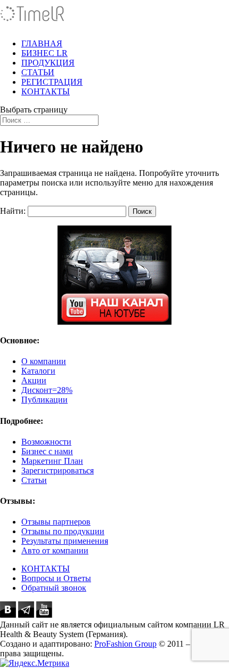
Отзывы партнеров (56, 521)
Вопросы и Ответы (56, 578)
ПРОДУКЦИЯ (48, 62)
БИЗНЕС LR (44, 53)
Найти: (13, 210)
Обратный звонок (53, 587)
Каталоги (38, 370)
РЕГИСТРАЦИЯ (52, 81)
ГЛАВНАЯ (41, 43)
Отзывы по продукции (62, 531)
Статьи (34, 480)
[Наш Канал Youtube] (114, 275)
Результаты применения (64, 540)
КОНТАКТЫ (45, 91)
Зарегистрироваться (57, 470)
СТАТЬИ (37, 72)
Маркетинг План (52, 460)
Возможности (46, 441)
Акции (33, 380)
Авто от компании (54, 550)
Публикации (44, 399)
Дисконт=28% (46, 390)
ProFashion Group (125, 643)
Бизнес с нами (47, 451)
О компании (43, 361)
